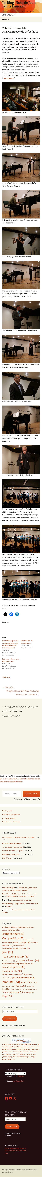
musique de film (12, 971)
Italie (26, 948)
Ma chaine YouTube (8, 818)
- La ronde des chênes (20, 1052)
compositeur (13, 934)
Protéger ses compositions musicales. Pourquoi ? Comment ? (22, 692)
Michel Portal (6, 858)
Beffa (31, 927)
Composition (13, 938)
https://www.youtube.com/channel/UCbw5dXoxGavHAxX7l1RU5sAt (15, 1150)
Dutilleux (14, 943)
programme (9, 78)
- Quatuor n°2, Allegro (17, 1054)
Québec (30, 986)
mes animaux (30, 960)
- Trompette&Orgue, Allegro (25, 1057)
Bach (16, 927)
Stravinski (20, 989)
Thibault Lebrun (31, 989)
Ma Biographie (7, 811)
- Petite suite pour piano (10, 1044)
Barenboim (23, 927)
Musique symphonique (13, 974)
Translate (21, 1076)
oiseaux (29, 974)
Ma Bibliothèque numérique (11, 843)
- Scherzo (29, 1054)
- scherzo (26, 1047)
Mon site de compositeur (11, 814)
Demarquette (29, 939)
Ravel (6, 989)
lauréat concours (8, 961)
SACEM (13, 989)
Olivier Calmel (7, 978)
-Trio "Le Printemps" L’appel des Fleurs (22, 1049)
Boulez (5, 930)
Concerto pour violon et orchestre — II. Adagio (18, 837)
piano (25, 982)
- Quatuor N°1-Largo (15, 1047)
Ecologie (24, 942)
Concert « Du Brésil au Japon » (12, 851)
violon (18, 992)
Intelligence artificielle (12, 948)
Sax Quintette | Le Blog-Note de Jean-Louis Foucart (20, 904)
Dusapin (6, 942)
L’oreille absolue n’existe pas (21, 900)
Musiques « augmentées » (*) (12, 854)
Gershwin (34, 942)
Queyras (21, 986)
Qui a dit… (8, 687)
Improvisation (18, 945)
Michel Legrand (17, 964)
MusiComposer (13, 967)
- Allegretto (11, 1057)
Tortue (7, 992)
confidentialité (18, 1081)
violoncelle (29, 992)
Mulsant (28, 963)
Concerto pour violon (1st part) (13, 847)
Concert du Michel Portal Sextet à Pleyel (20, 896)
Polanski (34, 983)
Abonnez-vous (31, 793)
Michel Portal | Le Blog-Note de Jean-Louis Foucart (19, 894)
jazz (7, 952)
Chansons (14, 930)
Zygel (7, 996)
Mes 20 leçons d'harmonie (11, 822)
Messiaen (6, 964)
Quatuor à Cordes (9, 986)
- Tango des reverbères (27, 1044)
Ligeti (18, 961)
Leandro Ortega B (8, 888)
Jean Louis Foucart (15, 956)
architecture (7, 927)
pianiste (11, 982)
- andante (33, 1047)
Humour (7, 945)
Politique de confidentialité (11, 1170)
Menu (4, 19)
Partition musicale (24, 977)
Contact (9, 906)
